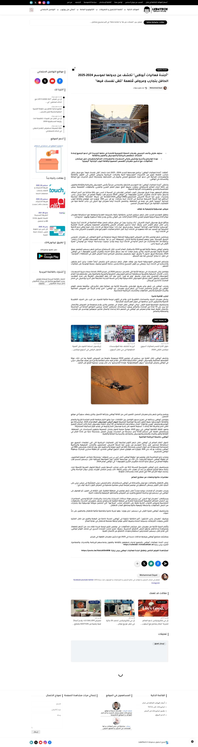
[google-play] (31, 2)
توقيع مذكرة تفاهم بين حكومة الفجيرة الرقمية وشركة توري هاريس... (47, 110)
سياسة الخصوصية (90, 2)
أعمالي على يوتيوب (67, 10)
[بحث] (31, 10)
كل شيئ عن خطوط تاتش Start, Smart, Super (40, 232)
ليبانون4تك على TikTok (156, 707)
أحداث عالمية (162, 70)
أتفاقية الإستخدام (105, 2)
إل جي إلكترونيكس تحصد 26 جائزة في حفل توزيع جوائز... (120, 622)
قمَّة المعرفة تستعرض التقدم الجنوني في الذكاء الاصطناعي (47, 130)
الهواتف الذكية (133, 10)
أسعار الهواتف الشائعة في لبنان (156, 2)
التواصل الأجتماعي (47, 10)
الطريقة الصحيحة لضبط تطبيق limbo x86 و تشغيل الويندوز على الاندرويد (40, 219)
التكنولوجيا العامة (87, 10)
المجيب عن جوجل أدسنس (134, 2)
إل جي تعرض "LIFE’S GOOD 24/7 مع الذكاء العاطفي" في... (48, 101)
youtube (84, 580)
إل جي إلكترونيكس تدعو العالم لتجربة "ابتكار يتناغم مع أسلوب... (154, 622)
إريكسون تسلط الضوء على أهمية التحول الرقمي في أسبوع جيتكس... (86, 348)
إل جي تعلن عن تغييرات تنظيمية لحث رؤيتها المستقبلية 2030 (47, 120)
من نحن (69, 2)
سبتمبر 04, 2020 (42, 185)
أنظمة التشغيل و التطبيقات (110, 10)
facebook (77, 580)
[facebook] (48, 2)
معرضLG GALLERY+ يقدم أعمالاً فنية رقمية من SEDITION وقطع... (87, 622)
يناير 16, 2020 (43, 227)
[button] (158, 563)
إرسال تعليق (159, 644)
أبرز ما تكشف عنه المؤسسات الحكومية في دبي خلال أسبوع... (122, 348)
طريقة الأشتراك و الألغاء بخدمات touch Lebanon (41, 191)
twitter (91, 580)
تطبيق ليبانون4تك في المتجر (154, 711)
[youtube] (39, 2)
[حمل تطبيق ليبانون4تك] (48, 261)
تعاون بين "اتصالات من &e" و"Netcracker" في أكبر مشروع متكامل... (116, 22)
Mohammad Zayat (156, 88)
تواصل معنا (118, 2)
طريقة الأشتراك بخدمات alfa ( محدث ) (40, 205)
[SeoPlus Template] (167, 742)
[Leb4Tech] (155, 10)
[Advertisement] (99, 47)
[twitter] (35, 2)
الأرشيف (78, 2)
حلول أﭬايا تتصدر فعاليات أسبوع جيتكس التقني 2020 (154, 348)
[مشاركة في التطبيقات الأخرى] (137, 563)
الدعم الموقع (160, 715)
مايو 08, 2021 (43, 213)
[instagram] (43, 2)
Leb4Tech (142, 742)
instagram (155, 583)
